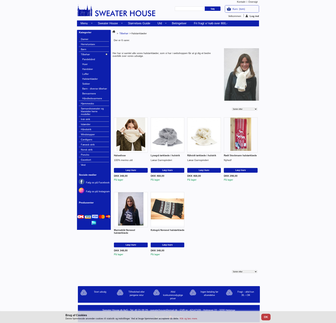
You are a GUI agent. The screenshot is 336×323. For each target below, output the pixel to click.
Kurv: (239, 9)
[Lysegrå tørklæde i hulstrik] (167, 135)
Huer (85, 64)
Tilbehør (85, 54)
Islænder (85, 124)
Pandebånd (88, 59)
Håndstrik (86, 129)
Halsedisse (120, 155)
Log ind (254, 16)
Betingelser (179, 23)
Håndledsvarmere (92, 98)
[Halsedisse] (131, 135)
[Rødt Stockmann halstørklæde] (241, 135)
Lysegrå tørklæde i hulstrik (165, 155)
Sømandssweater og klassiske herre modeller (92, 111)
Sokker (86, 83)
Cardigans (86, 139)
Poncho (85, 154)
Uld (158, 24)
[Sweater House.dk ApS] (116, 11)
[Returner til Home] (114, 33)
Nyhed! (228, 160)
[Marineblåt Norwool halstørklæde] (131, 210)
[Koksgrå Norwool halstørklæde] (167, 210)
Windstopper (88, 134)
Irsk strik (85, 119)
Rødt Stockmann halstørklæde (240, 155)
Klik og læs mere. (189, 318)
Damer (84, 39)
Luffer (85, 74)
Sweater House (106, 24)
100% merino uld (123, 160)
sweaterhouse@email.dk (163, 310)
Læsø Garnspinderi (161, 160)
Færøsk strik (88, 144)
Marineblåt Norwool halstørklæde (124, 231)
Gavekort (86, 159)
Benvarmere (89, 93)
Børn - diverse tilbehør (94, 88)
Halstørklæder (90, 78)
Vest (83, 164)
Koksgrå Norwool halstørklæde (167, 230)
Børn (83, 49)
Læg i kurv (131, 170)
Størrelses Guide (139, 23)
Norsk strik (87, 149)
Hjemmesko (87, 103)
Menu (82, 24)
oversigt (253, 1)
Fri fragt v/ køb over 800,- (210, 23)
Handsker (87, 69)
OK (266, 316)
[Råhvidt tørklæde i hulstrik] (204, 135)
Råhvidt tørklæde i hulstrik (201, 155)
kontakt (241, 1)
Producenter (86, 202)
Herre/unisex (88, 44)
